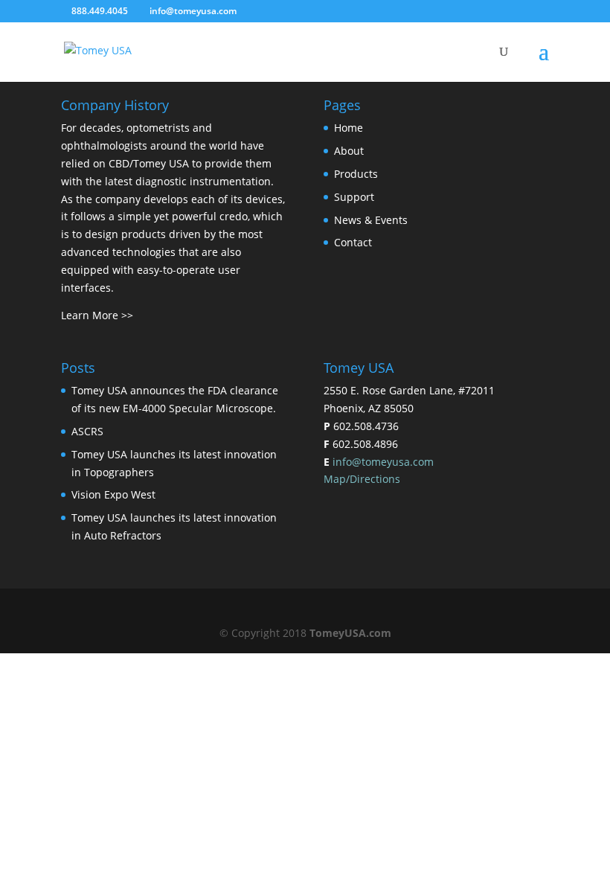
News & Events (371, 220)
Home (348, 128)
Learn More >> (97, 315)
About (349, 151)
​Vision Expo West (113, 494)
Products (356, 174)
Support (354, 197)
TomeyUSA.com (350, 633)
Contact (353, 242)
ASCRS (87, 431)
